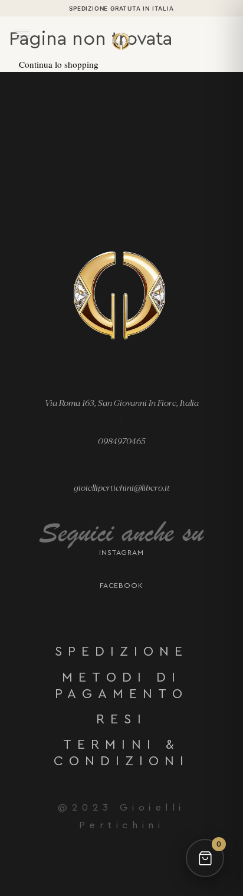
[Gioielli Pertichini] (121, 35)
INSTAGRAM (122, 552)
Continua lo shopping (58, 64)
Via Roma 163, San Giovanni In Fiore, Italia (122, 402)
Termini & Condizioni (122, 753)
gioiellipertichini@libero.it (122, 487)
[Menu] (22, 34)
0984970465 (122, 441)
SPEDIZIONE (122, 651)
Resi (121, 719)
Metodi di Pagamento (122, 685)
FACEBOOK (122, 585)
